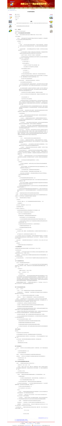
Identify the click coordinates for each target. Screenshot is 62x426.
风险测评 (21, 7)
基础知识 (16, 7)
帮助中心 (30, 422)
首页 (8, 10)
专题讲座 (34, 7)
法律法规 (38, 7)
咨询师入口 (38, 422)
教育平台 (43, 7)
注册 (53, 9)
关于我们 (22, 422)
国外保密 (25, 7)
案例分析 (30, 7)
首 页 (9, 7)
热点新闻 (12, 7)
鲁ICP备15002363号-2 (28, 425)
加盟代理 (34, 422)
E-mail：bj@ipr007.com (30, 423)
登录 (51, 9)
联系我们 (26, 422)
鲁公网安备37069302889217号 (37, 425)
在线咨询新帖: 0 (33, 9)
